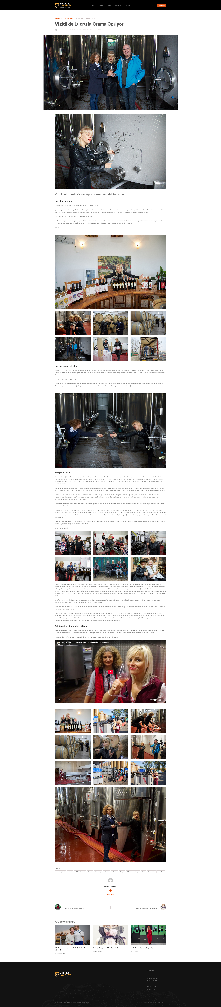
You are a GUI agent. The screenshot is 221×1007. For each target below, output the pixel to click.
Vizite (109, 5)
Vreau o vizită (161, 5)
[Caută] (152, 5)
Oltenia (106, 871)
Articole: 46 (110, 894)
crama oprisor (60, 871)
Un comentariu (98, 30)
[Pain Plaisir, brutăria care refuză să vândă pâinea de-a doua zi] (72, 935)
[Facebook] (147, 989)
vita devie (151, 871)
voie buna (161, 871)
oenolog (98, 871)
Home (92, 5)
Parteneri (118, 5)
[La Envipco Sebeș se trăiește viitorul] (148, 935)
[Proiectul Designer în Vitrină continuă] (110, 935)
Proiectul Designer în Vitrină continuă (105, 948)
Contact (128, 5)
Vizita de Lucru (87, 30)
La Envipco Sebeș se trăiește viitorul (143, 948)
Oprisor (114, 871)
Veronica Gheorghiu (133, 871)
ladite (90, 871)
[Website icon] (110, 890)
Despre (101, 5)
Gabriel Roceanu (80, 871)
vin (143, 871)
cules (70, 871)
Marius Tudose (161, 1002)
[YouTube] (152, 989)
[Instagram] (149, 989)
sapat (122, 871)
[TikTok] (155, 989)
